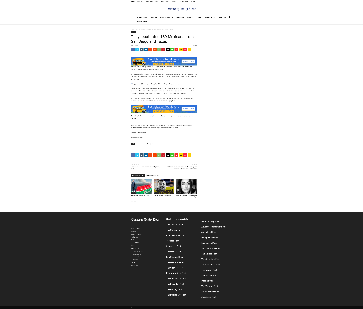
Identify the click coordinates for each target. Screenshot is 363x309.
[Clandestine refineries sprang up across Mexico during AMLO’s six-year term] (141, 186)
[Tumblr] (141, 49)
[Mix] (150, 49)
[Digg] (168, 49)
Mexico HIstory (137, 257)
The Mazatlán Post (175, 284)
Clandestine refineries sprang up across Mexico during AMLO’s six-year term (140, 197)
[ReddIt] (155, 49)
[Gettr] (185, 49)
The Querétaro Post (175, 262)
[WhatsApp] (159, 49)
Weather (135, 260)
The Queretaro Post (210, 259)
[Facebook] (133, 49)
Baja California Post (175, 235)
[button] (229, 17)
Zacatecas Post (208, 297)
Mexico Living (210, 17)
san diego (147, 143)
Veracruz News (142, 17)
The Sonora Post (209, 275)
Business (190, 17)
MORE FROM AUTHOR (152, 175)
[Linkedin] (146, 49)
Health (222, 17)
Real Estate (180, 17)
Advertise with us (165, 1)
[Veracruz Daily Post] (181, 9)
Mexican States (165, 17)
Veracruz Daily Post (210, 291)
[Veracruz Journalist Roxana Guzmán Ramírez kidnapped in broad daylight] (186, 186)
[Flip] (176, 49)
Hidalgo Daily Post (209, 237)
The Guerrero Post (174, 268)
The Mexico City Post (176, 295)
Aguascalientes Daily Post (213, 227)
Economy (136, 243)
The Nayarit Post (209, 270)
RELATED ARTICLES (138, 175)
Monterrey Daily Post (176, 273)
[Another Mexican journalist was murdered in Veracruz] (164, 186)
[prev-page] (132, 203)
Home (132, 29)
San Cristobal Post (174, 257)
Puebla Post (207, 281)
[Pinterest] (163, 49)
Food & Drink (142, 22)
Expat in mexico (138, 251)
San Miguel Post (209, 232)
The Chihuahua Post (210, 264)
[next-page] (135, 203)
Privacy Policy (193, 1)
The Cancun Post (174, 230)
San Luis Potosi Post (211, 248)
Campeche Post (173, 246)
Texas (153, 143)
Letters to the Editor (183, 1)
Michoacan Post (209, 243)
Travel (199, 17)
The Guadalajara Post (176, 278)
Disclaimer (173, 1)
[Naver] (172, 49)
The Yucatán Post (174, 224)
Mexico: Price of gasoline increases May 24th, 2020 (145, 168)
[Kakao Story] (181, 49)
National (154, 17)
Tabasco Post (172, 241)
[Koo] (189, 49)
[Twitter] (225, 17)
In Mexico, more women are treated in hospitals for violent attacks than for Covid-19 (182, 168)
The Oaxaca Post (174, 251)
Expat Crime (137, 254)
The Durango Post (174, 289)
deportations (140, 143)
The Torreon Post (209, 286)
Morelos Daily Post (210, 221)
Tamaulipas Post (209, 254)
